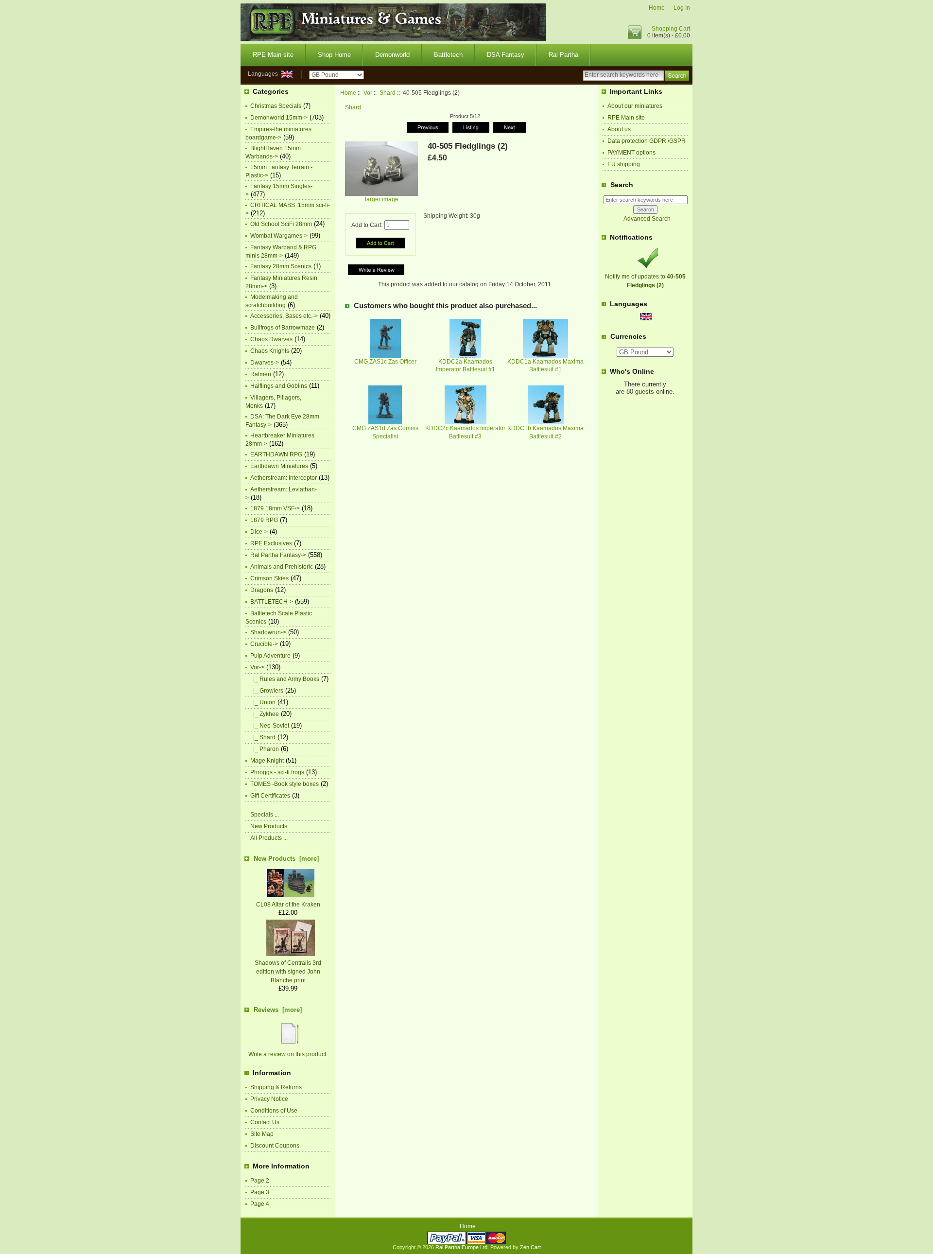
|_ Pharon (264, 749)
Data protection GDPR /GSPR (646, 141)
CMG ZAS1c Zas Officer (385, 361)
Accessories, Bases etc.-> (284, 316)
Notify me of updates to (645, 281)
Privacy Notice (269, 1099)
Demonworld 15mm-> (279, 117)
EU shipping (623, 164)
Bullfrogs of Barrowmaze (282, 327)
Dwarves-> (264, 362)
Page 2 (259, 1180)
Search (621, 185)
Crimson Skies (269, 578)
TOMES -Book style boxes (284, 784)
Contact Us (264, 1122)
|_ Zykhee (264, 714)
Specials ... (264, 814)
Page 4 (259, 1204)
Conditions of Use (273, 1110)
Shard (388, 92)
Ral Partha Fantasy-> (278, 555)
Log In (682, 7)
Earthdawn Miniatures (279, 466)
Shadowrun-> (268, 632)
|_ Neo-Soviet (269, 725)
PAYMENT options (631, 152)
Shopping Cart (671, 28)
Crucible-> (264, 644)
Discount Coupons (274, 1145)
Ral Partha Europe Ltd (461, 1247)
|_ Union (263, 702)
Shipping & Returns (276, 1087)
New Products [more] (286, 858)
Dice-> (259, 531)
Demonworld (392, 54)
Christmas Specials (275, 106)
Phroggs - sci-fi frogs (277, 772)
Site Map (262, 1134)
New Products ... (271, 826)
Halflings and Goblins (278, 386)
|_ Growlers (266, 690)
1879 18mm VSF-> (275, 508)
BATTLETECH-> (271, 601)
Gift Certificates (270, 795)
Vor (367, 92)
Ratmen (260, 374)
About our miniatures (634, 106)
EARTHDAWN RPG (276, 454)
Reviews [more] (278, 1009)
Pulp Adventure (270, 655)
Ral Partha (563, 54)
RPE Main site (273, 54)
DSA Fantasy (505, 54)
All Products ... (269, 838)
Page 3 (259, 1192)
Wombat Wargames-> (279, 235)
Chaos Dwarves (271, 339)
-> (257, 667)
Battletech (448, 54)
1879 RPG (264, 520)
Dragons (261, 590)
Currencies (628, 337)
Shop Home (334, 54)
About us (619, 129)
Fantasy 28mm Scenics (280, 266)
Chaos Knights (269, 351)
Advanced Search (647, 218)
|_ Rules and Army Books (284, 679)
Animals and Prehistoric (281, 566)
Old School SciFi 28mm (281, 224)
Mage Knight (267, 760)
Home (657, 7)
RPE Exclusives (271, 543)
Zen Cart (530, 1247)
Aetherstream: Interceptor (283, 477)
